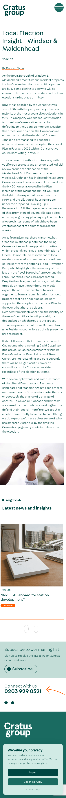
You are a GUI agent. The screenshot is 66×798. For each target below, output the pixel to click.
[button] (59, 7)
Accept (32, 772)
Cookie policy (33, 789)
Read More (8, 606)
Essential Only (33, 781)
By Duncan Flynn (13, 68)
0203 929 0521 (23, 691)
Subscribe (22, 669)
